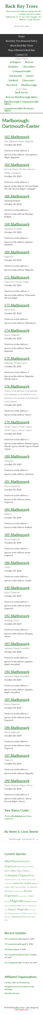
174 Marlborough (16, 330)
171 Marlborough (16, 277)
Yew (6, 920)
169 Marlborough (16, 251)
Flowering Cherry (10, 880)
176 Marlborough (16, 386)
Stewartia (18, 913)
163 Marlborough (16, 136)
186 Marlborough (16, 562)
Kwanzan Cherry (22, 896)
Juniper (16, 891)
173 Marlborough (16, 304)
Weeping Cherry (19, 917)
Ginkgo (19, 879)
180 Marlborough (16, 456)
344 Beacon (10, 949)
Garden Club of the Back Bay (17, 983)
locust (7, 901)
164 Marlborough (16, 164)
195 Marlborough (16, 699)
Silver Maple (32, 910)
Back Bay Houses (12, 993)
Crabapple (11, 875)
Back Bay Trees (21, 6)
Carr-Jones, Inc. (21, 1009)
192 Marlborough (16, 615)
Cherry (26, 870)
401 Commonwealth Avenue (17, 955)
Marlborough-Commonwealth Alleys (21, 102)
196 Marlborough (16, 727)
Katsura (21, 891)
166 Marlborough (16, 195)
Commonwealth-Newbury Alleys (19, 109)
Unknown (8, 917)
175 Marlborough (16, 358)
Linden (31, 896)
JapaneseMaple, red (22, 887)
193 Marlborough (16, 643)
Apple (19, 867)
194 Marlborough (16, 671)
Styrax (23, 913)
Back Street (21, 92)
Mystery (7, 905)
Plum (26, 905)
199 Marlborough (16, 780)
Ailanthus (11, 861)
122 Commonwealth (13, 939)
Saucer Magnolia (18, 909)
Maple (27, 901)
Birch (7, 871)
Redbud (30, 906)
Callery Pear (15, 871)
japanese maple (22, 883)
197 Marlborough (16, 755)
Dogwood (24, 875)
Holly (34, 879)
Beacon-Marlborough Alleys (21, 97)
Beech (32, 867)
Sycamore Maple (32, 913)
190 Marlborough (16, 587)
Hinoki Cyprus (26, 880)
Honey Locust (9, 883)
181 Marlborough (16, 481)
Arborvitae (25, 867)
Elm (33, 876)
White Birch (32, 917)
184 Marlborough (16, 509)
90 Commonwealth (13, 963)
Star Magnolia (10, 913)
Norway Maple (15, 906)
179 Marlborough (16, 421)
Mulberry (34, 901)
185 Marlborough (16, 534)
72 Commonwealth (13, 944)
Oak (23, 906)
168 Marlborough (16, 223)
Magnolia (16, 901)
